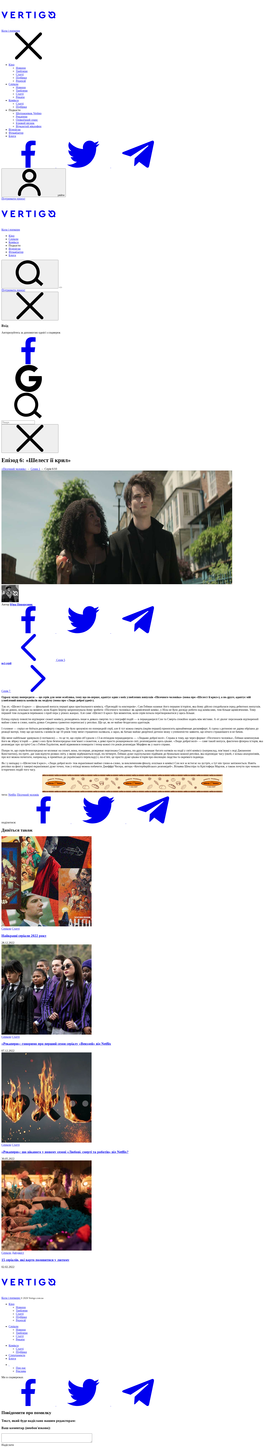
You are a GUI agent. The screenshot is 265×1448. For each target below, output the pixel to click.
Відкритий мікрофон (28, 126)
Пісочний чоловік (28, 794)
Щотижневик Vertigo (28, 113)
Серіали (13, 84)
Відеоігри (15, 129)
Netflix (12, 794)
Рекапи (20, 97)
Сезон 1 (35, 468)
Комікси (14, 100)
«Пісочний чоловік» (13, 468)
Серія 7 (6, 691)
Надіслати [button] (7, 1444)
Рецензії (21, 80)
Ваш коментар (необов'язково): (26, 1428)
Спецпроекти (17, 1355)
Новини (21, 67)
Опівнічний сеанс (27, 119)
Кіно (11, 64)
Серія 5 (60, 660)
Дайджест (18, 1252)
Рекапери (21, 116)
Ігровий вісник (25, 123)
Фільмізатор (16, 132)
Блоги (12, 136)
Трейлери (22, 71)
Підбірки (21, 77)
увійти (60, 195)
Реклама (21, 1371)
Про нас (21, 1367)
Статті (20, 74)
